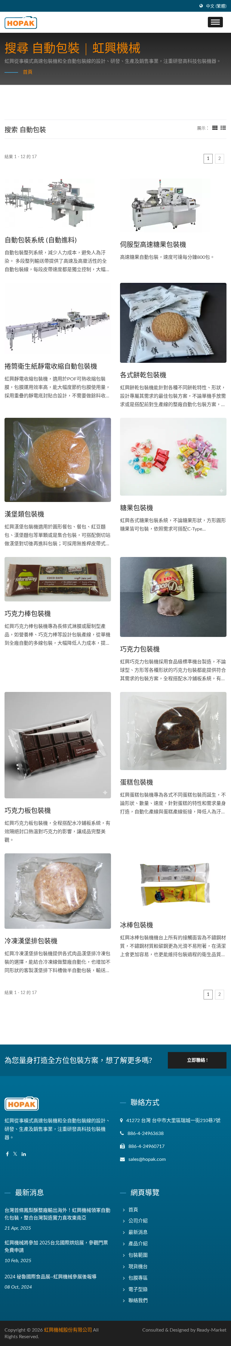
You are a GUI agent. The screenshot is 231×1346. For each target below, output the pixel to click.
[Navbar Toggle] (215, 22)
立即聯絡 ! (197, 1060)
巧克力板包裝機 (28, 810)
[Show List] (223, 128)
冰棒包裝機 (136, 924)
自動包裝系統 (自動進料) (41, 239)
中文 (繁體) (216, 6)
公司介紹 (138, 1221)
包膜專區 (138, 1278)
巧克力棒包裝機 (28, 613)
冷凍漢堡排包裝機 (31, 940)
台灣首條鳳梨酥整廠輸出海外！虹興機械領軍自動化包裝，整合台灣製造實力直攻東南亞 (57, 1214)
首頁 (27, 72)
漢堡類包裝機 (24, 513)
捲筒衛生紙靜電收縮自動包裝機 (51, 365)
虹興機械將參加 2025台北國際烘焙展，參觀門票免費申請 (56, 1246)
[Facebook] (7, 1154)
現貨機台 (138, 1266)
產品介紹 (138, 1243)
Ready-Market (211, 1330)
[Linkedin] (24, 1154)
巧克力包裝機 (140, 648)
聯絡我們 (138, 1300)
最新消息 (138, 1232)
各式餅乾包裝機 (143, 374)
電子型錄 (138, 1289)
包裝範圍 (138, 1255)
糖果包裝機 (136, 507)
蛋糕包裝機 (136, 781)
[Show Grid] (215, 128)
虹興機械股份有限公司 (68, 1330)
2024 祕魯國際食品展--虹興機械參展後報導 (51, 1276)
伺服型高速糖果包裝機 (153, 244)
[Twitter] (15, 1154)
